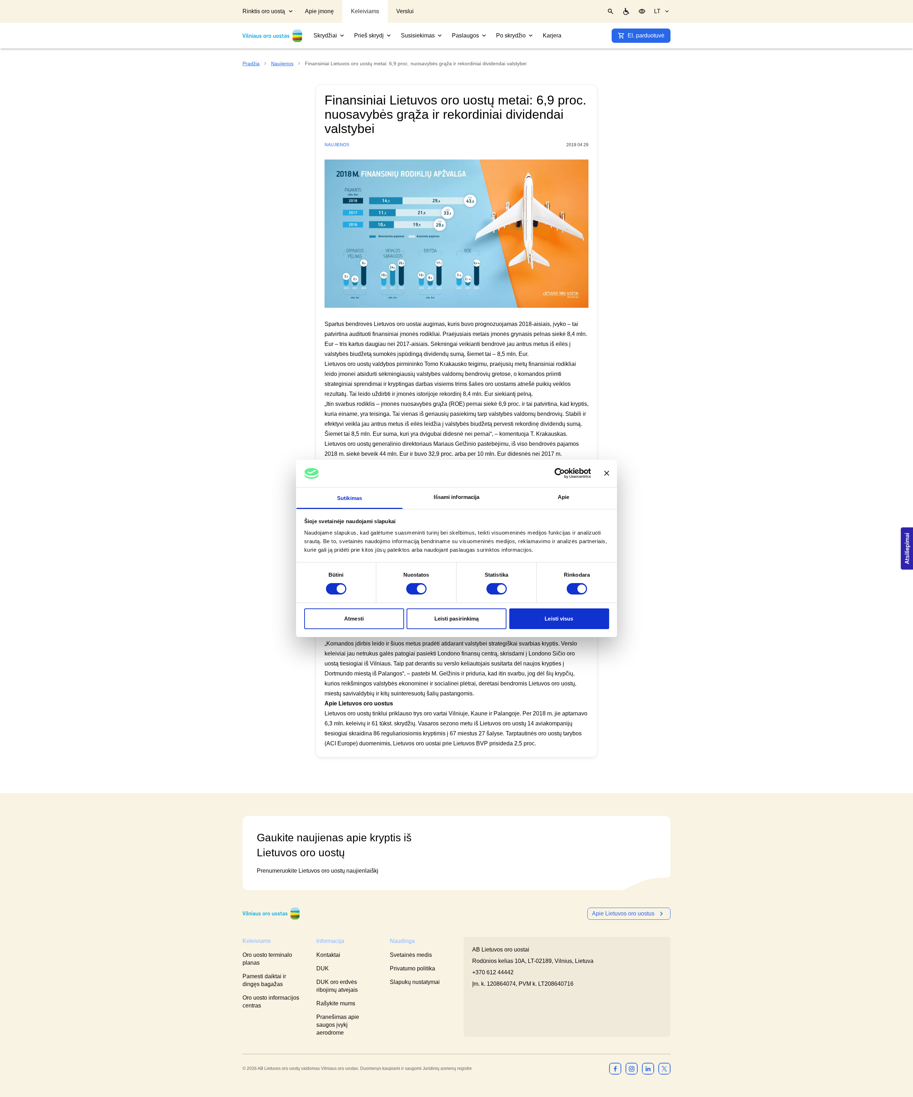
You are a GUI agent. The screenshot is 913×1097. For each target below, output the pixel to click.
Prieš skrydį (369, 35)
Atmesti (354, 619)
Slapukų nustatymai (415, 982)
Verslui (405, 11)
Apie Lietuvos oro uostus (623, 913)
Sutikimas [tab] (349, 498)
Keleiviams (365, 11)
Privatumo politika (412, 968)
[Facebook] (615, 1068)
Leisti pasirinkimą (456, 619)
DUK (322, 968)
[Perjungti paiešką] (610, 11)
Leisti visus (559, 619)
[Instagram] (632, 1068)
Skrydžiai (325, 35)
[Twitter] (664, 1068)
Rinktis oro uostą (264, 11)
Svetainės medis (411, 955)
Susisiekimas (418, 35)
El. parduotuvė (646, 35)
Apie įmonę (319, 11)
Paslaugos (465, 35)
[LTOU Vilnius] (271, 913)
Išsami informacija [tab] (457, 497)
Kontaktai (328, 955)
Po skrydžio (511, 35)
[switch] (416, 589)
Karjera (552, 35)
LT (657, 11)
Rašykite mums (335, 1003)
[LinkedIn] (648, 1068)
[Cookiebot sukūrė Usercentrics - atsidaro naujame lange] (560, 473)
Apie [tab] (563, 497)
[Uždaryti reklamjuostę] (606, 473)
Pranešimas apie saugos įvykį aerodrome (337, 1025)
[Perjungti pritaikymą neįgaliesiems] (642, 11)
